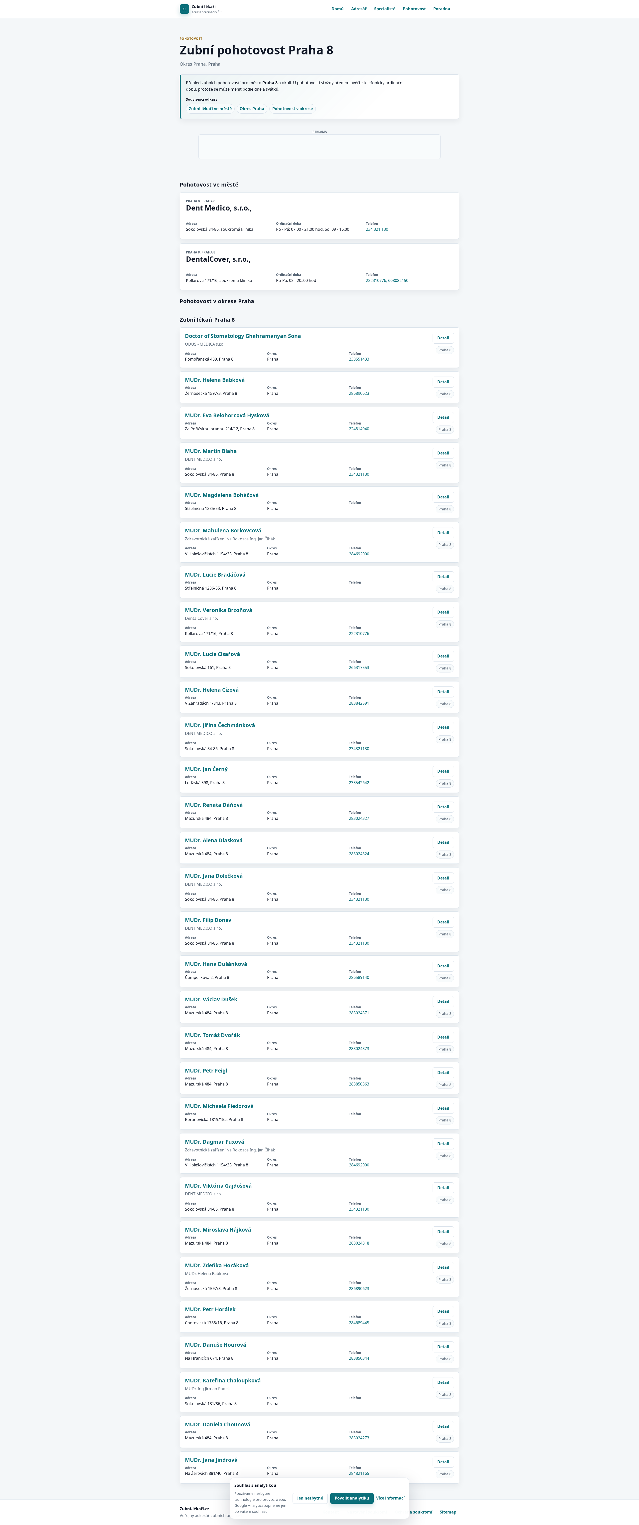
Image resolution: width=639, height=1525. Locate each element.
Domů (337, 8)
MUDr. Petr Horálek (210, 1309)
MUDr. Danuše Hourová (215, 1344)
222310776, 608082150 (387, 280)
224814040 (359, 429)
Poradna (441, 8)
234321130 (359, 474)
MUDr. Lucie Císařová (212, 654)
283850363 (359, 1084)
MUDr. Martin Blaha (211, 450)
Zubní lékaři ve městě (210, 108)
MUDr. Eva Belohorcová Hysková (227, 415)
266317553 (359, 667)
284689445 (359, 1322)
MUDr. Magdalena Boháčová (222, 494)
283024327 (359, 818)
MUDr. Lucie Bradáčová (215, 574)
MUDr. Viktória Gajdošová (218, 1185)
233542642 (359, 782)
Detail (443, 338)
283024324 (359, 854)
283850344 (359, 1358)
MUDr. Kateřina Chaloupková (223, 1380)
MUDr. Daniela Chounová (217, 1424)
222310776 (359, 633)
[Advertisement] (320, 146)
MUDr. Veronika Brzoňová (218, 610)
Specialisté (384, 8)
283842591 (359, 703)
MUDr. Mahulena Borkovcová (223, 530)
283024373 (359, 1048)
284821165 (359, 1473)
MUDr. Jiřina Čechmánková (220, 725)
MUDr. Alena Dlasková (214, 840)
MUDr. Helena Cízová (212, 689)
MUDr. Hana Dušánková (216, 963)
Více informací (390, 1498)
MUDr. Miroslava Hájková (218, 1229)
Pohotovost (414, 8)
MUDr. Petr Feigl (206, 1070)
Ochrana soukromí (413, 1512)
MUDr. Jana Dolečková (214, 875)
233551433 (359, 359)
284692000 (359, 554)
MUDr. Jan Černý (206, 769)
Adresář (359, 8)
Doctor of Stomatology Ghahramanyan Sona (243, 335)
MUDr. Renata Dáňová (214, 804)
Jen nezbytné (310, 1498)
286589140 (359, 977)
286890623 (359, 393)
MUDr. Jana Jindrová (211, 1459)
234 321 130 (377, 229)
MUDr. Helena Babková (215, 379)
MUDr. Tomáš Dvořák (212, 1035)
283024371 (359, 1013)
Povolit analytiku (352, 1498)
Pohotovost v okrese (292, 108)
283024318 (359, 1243)
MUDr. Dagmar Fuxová (214, 1141)
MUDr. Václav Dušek (211, 999)
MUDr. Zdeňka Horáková (217, 1265)
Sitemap (448, 1512)
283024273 (359, 1438)
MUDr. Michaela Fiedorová (219, 1105)
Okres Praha (252, 108)
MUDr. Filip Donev (208, 919)
